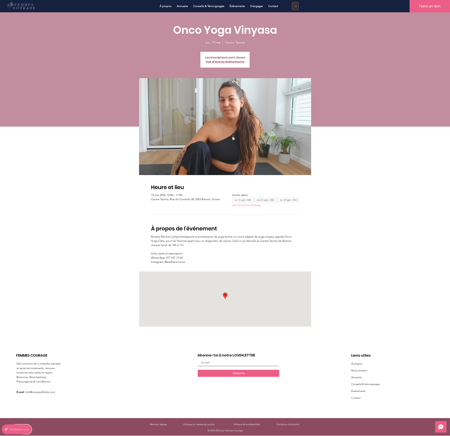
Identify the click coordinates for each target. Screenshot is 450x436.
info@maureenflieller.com (40, 392)
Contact (356, 397)
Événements (358, 391)
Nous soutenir (359, 370)
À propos (356, 363)
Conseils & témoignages (365, 384)
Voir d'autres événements (225, 62)
